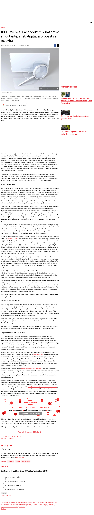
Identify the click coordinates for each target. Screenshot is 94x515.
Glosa (18, 461)
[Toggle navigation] (91, 21)
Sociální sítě (26, 461)
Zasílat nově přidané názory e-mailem (11, 436)
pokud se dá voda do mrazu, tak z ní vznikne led (42, 387)
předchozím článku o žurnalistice (31, 369)
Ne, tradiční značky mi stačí (13, 485)
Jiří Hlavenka (5, 45)
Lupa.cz (3, 27)
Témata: (3, 461)
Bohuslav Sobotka (12, 239)
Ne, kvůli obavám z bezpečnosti (14, 489)
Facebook (11, 461)
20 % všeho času (38, 355)
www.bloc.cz (20, 457)
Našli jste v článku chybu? (7, 438)
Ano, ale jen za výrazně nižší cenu (15, 481)
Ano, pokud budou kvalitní (12, 477)
